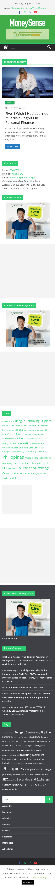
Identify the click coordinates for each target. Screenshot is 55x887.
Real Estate (30, 463)
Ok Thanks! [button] (27, 882)
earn (43, 434)
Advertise (7, 818)
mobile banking (18, 451)
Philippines (13, 457)
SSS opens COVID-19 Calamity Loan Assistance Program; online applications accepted (26, 697)
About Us (7, 806)
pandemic (30, 451)
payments (39, 451)
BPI (16, 429)
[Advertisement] (27, 271)
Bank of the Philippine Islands (23, 425)
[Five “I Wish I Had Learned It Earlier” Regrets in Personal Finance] (27, 82)
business (27, 430)
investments (8, 447)
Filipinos (19, 438)
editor (23, 108)
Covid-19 (12, 434)
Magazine (7, 812)
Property (16, 463)
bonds (11, 430)
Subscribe (7, 836)
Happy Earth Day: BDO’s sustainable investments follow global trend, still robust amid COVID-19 (27, 678)
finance (27, 439)
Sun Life (13, 477)
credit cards (22, 434)
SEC (5, 468)
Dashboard (7, 842)
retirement (42, 463)
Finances (9, 103)
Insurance (14, 443)
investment (38, 443)
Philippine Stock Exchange (37, 457)
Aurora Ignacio (8, 421)
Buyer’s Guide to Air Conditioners (28, 687)
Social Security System (31, 473)
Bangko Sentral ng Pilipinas (33, 421)
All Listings (7, 849)
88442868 (14, 170)
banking (6, 425)
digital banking (34, 434)
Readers (6, 824)
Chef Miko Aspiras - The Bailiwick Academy (23, 656)
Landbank (23, 447)
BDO (37, 425)
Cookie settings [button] (39, 877)
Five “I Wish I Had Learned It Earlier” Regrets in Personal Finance (27, 118)
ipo (16, 447)
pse (22, 463)
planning (7, 463)
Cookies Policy (9, 638)
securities (12, 468)
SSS (44, 473)
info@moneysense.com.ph (22, 177)
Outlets (6, 830)
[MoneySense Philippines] (5, 47)
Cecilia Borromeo (38, 430)
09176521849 (16, 173)
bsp (20, 429)
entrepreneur (8, 438)
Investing (25, 443)
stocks (5, 478)
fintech (34, 438)
